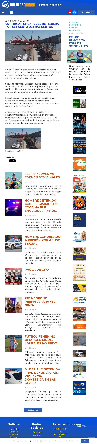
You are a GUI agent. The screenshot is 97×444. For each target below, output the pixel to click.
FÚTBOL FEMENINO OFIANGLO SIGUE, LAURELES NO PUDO (41, 340)
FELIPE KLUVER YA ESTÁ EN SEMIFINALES (42, 175)
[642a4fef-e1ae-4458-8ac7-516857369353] (79, 164)
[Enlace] (18, 4)
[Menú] (11, 12)
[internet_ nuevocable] (79, 145)
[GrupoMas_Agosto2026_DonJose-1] (79, 183)
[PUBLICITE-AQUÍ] (79, 388)
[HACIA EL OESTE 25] (79, 326)
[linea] (79, 299)
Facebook (37, 432)
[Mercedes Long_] (79, 237)
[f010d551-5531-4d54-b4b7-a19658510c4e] (79, 272)
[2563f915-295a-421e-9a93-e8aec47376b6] (79, 254)
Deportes (73, 22)
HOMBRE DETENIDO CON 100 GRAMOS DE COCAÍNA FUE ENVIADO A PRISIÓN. (41, 206)
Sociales (14, 431)
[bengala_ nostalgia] (79, 203)
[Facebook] (74, 12)
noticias (73, 27)
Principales (74, 30)
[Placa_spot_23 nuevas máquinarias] (79, 220)
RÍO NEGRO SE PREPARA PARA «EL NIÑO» (40, 301)
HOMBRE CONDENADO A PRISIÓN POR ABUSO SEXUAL (43, 240)
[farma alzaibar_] (79, 369)
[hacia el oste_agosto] (79, 339)
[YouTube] (70, 12)
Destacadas (75, 25)
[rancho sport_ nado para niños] (79, 123)
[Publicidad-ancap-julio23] (79, 314)
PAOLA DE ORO (37, 269)
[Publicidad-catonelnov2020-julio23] (79, 353)
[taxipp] (79, 288)
